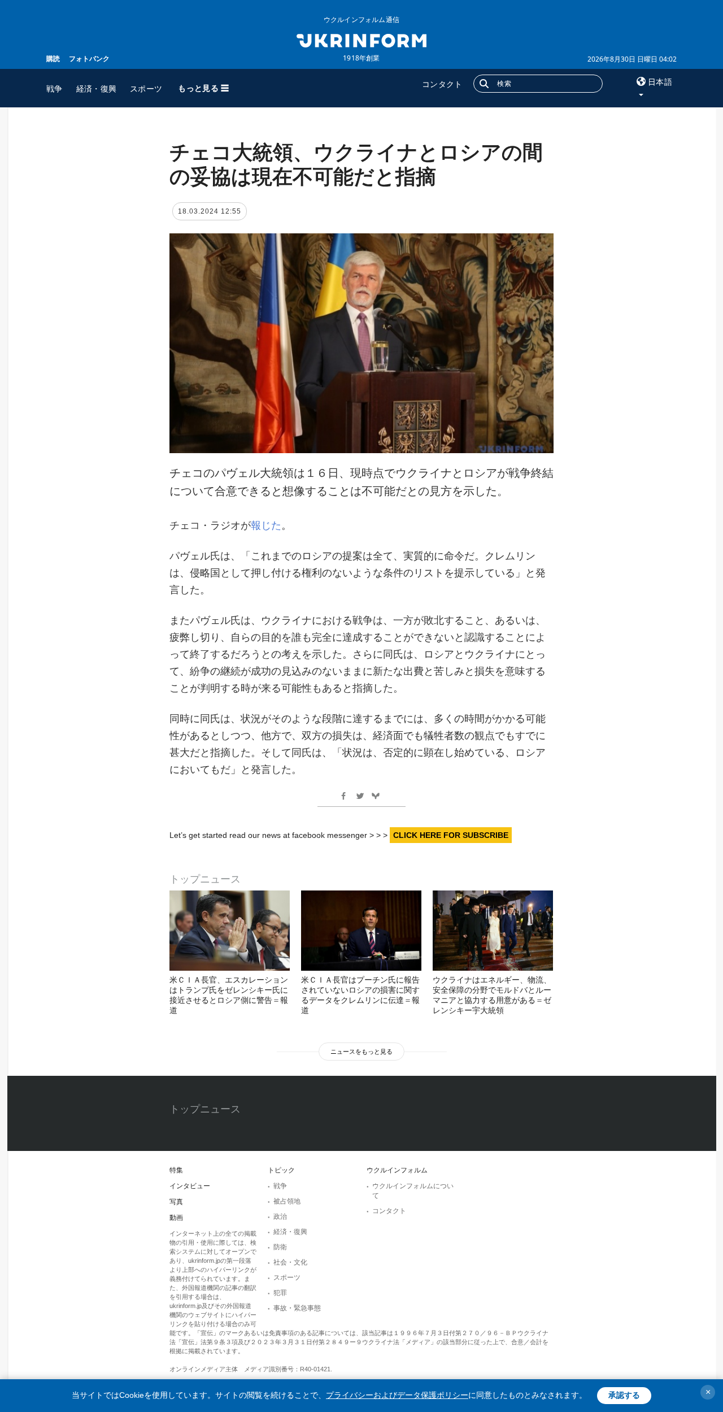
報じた (266, 525)
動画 (176, 1218)
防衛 (280, 1247)
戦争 (54, 88)
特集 (176, 1170)
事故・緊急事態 (297, 1308)
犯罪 (280, 1293)
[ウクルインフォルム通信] (361, 39)
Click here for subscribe (450, 835)
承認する (624, 1395)
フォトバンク (89, 58)
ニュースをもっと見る (361, 1051)
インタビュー (189, 1186)
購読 (53, 58)
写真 (176, 1202)
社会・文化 (290, 1262)
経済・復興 (96, 88)
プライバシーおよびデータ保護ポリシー (397, 1395)
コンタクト (442, 84)
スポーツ (146, 88)
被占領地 (286, 1201)
